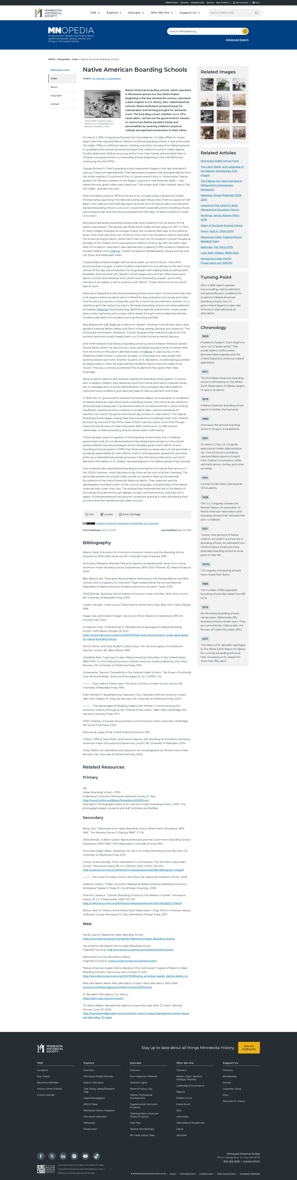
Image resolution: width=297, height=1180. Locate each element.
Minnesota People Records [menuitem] (98, 1076)
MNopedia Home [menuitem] (60, 70)
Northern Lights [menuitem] (138, 1082)
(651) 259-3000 (231, 1161)
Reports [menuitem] (180, 1091)
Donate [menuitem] (227, 1082)
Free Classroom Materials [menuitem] (143, 1076)
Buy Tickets (222, 2)
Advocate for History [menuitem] (234, 1101)
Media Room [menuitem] (183, 1104)
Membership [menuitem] (230, 1076)
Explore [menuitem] (89, 1062)
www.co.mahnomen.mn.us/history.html (132, 960)
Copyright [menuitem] (56, 95)
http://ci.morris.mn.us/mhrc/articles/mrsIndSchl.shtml (140, 949)
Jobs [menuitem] (178, 1110)
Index (75, 59)
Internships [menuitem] (182, 1116)
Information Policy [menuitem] (188, 1174)
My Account (242, 2)
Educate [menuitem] (135, 1062)
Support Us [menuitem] (230, 1062)
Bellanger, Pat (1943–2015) (217, 247)
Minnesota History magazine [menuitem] (99, 1110)
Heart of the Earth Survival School (222, 225)
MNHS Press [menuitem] (90, 1104)
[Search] (256, 13)
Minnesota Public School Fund (220, 161)
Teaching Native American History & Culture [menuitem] (144, 1115)
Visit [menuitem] (40, 1062)
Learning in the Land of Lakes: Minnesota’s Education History (220, 207)
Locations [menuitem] (42, 1070)
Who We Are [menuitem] (185, 1062)
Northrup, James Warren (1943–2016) (220, 217)
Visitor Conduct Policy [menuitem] (226, 1174)
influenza (102, 309)
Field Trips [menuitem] (135, 1122)
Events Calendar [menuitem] (46, 1095)
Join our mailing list (249, 1048)
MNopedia (64, 59)
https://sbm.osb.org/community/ (103, 998)
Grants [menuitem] (179, 1129)
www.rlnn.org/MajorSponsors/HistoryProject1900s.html (117, 987)
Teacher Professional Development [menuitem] (141, 1096)
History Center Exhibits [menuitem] (49, 1088)
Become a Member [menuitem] (47, 1082)
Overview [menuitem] (89, 1070)
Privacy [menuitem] (173, 1174)
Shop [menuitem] (225, 1095)
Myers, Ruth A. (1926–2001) (217, 231)
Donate (185, 2)
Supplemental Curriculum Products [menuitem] (143, 1106)
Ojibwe (147, 351)
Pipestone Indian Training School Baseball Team (221, 239)
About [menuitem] (53, 87)
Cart (257, 2)
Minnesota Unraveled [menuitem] (95, 1116)
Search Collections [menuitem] (93, 1082)
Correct (108, 514)
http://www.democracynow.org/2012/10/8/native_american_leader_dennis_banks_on (135, 976)
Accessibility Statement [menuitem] (250, 1174)
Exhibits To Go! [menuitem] (184, 1098)
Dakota (115, 251)
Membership (197, 2)
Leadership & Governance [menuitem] (190, 1085)
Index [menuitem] (54, 78)
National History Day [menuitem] (141, 1088)
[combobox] (208, 31)
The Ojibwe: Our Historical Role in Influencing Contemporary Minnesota (221, 185)
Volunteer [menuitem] (181, 1135)
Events (210, 2)
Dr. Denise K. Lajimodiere (107, 78)
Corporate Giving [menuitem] (232, 1088)
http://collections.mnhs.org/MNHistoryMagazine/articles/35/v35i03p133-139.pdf (132, 903)
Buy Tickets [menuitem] (43, 1076)
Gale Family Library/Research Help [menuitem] (99, 1090)
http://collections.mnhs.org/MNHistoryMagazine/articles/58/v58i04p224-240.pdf (133, 870)
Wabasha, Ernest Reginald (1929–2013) (221, 197)
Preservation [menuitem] (90, 1129)
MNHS (52, 59)
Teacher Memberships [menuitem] (142, 1129)
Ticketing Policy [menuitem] (206, 1174)
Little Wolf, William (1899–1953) (220, 252)
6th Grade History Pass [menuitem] (142, 1135)
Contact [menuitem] (54, 104)
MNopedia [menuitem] (89, 1122)
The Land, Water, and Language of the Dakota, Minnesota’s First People (222, 171)
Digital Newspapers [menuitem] (94, 1098)
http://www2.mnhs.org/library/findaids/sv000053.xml (116, 800)
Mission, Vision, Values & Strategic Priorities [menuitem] (189, 1078)
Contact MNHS (251, 1161)
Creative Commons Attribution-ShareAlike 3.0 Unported (127, 523)
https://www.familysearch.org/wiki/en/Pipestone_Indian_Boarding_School (129, 938)
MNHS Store (172, 2)
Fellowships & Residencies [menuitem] (190, 1122)
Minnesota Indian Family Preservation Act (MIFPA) (216, 260)
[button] (95, 12)
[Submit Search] (245, 31)
